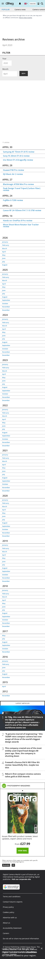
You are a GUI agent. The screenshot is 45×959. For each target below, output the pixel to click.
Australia (6, 865)
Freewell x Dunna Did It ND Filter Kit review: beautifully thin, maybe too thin (22, 765)
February (5, 245)
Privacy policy (8, 907)
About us (6, 923)
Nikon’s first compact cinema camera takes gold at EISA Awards (23, 775)
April (4, 252)
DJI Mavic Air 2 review (13, 174)
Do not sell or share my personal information (21, 938)
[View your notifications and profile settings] (20, 3)
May (3, 255)
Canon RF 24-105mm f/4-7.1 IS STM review (22, 210)
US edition (31, 952)
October (5, 303)
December (6, 310)
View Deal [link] (22, 850)
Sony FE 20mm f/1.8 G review (16, 156)
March (4, 248)
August (4, 265)
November (6, 307)
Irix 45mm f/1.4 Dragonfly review (18, 160)
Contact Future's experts (12, 902)
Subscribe (33, 3)
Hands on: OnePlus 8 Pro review (17, 220)
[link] (18, 785)
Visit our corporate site (21, 879)
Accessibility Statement (12, 928)
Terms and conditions (11, 896)
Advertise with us (10, 917)
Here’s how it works (25, 18)
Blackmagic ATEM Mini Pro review (18, 184)
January (5, 242)
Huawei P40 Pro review (13, 170)
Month (5, 69)
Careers (6, 933)
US (13, 865)
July (3, 262)
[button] (3, 3)
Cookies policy (8, 912)
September (6, 300)
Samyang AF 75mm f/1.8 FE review (18, 151)
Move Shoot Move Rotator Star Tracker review (21, 225)
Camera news (20, 9)
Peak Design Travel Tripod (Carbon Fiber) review (21, 189)
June (3, 258)
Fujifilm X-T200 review (13, 200)
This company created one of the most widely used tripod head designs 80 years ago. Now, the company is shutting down (23, 752)
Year (4, 58)
